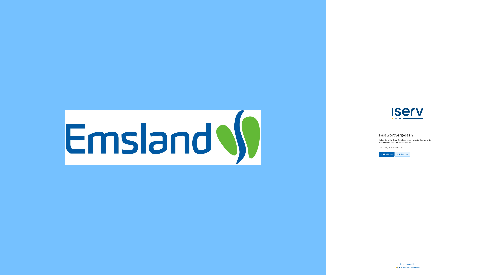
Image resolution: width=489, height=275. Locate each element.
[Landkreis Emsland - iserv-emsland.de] (163, 137)
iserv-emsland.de (407, 264)
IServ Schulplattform (410, 267)
